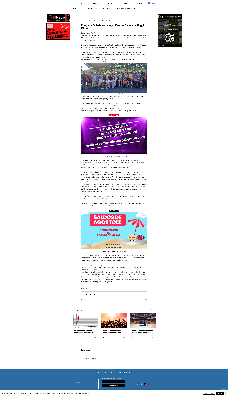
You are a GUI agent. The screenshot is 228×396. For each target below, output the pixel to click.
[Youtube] (149, 384)
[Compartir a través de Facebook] (82, 294)
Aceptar (220, 393)
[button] (153, 8)
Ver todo (153, 310)
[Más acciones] (146, 21)
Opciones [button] (199, 393)
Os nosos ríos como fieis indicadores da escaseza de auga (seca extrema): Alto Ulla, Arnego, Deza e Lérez (84, 331)
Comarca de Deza (107, 8)
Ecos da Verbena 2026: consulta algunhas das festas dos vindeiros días (112, 331)
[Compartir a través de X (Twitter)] (86, 294)
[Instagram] (138, 384)
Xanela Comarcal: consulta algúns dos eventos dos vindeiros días (142, 331)
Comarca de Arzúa (92, 8)
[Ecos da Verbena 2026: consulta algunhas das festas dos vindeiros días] (114, 320)
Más (135, 8)
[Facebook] (134, 384)
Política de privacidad (89, 393)
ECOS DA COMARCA (114, 372)
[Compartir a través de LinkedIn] (90, 294)
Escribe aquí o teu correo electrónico (111, 378)
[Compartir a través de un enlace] (95, 294)
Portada (74, 8)
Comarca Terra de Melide (123, 8)
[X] (145, 384)
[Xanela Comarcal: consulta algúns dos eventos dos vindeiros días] (143, 320)
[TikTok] (141, 384)
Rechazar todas (209, 393)
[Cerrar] (226, 393)
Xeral (81, 8)
